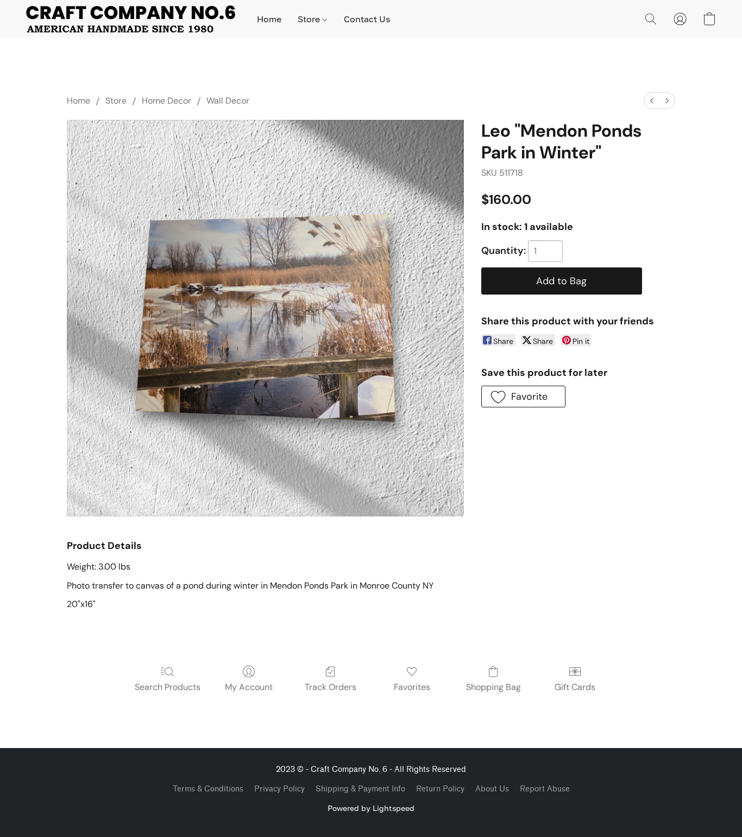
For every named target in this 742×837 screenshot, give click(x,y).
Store (310, 19)
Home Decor (166, 100)
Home (269, 19)
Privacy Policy (279, 789)
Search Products (167, 687)
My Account (249, 687)
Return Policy (440, 789)
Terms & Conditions (208, 789)
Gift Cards (575, 687)
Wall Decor (227, 100)
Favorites (412, 687)
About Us (492, 789)
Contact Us (367, 19)
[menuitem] (651, 100)
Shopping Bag (493, 687)
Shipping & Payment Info (360, 789)
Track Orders (330, 687)
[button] (130, 19)
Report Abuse (545, 789)
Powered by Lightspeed (371, 808)
